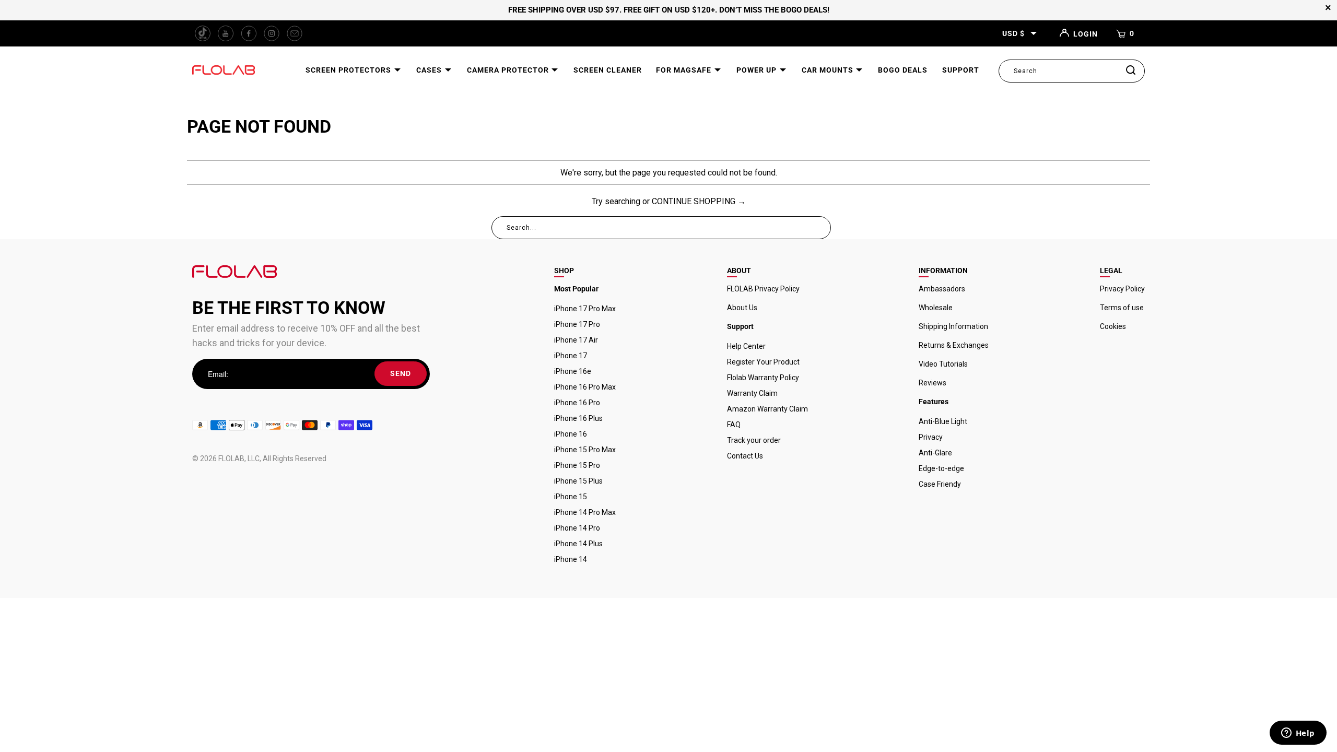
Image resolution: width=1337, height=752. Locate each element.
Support (960, 70)
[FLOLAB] (223, 70)
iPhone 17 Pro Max (585, 308)
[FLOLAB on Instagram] (271, 33)
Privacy (931, 437)
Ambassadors (942, 289)
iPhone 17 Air (576, 340)
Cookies (1113, 326)
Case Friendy (940, 484)
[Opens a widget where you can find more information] (1298, 734)
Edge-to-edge (941, 468)
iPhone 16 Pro (577, 402)
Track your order (754, 440)
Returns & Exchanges (954, 345)
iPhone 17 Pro (577, 324)
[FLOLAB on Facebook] (248, 33)
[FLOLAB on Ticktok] (202, 33)
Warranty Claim (752, 393)
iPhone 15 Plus (578, 481)
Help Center (746, 346)
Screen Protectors (349, 70)
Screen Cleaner (607, 70)
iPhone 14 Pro (577, 528)
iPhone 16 (570, 434)
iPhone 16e (572, 371)
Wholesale (936, 307)
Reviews (932, 383)
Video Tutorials (943, 364)
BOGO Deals (903, 70)
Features (933, 401)
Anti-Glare (935, 453)
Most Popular (576, 289)
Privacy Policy (1122, 289)
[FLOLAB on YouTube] (225, 33)
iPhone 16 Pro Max (585, 387)
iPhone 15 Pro (577, 465)
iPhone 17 (570, 355)
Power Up (757, 70)
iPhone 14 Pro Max (585, 512)
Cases (430, 70)
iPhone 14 (570, 559)
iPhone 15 (570, 496)
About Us (742, 307)
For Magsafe (684, 70)
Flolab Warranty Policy (763, 377)
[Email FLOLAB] (294, 33)
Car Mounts (828, 70)
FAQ (734, 424)
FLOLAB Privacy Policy (763, 289)
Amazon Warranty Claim (767, 409)
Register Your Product (763, 362)
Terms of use (1122, 307)
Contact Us (745, 456)
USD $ (1013, 33)
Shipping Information (953, 326)
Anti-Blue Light (943, 421)
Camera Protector (509, 70)
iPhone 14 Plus (578, 543)
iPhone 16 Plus (578, 418)
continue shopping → (699, 201)
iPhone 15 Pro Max (585, 449)
